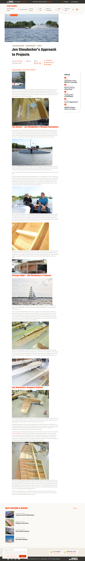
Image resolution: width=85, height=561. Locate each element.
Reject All (15, 556)
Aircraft (39, 45)
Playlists (66, 1)
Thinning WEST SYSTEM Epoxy (68, 95)
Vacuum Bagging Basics (71, 102)
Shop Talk (40, 9)
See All (75, 508)
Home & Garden (31, 9)
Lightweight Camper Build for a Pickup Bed (70, 81)
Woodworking (23, 9)
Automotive (66, 79)
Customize (7, 556)
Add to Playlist (50, 62)
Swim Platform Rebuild (22, 531)
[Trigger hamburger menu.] (77, 9)
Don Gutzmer (18, 61)
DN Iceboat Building (21, 539)
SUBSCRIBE (49, 1)
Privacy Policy (44, 559)
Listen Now (49, 60)
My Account (75, 1)
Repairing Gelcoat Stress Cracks (69, 88)
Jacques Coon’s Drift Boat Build (25, 515)
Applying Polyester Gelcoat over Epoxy (70, 108)
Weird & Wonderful (48, 9)
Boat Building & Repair (10, 9)
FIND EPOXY (23, 1)
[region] (15, 553)
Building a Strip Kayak (22, 523)
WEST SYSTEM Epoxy (17, 433)
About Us (59, 9)
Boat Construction (30, 45)
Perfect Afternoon (56, 559)
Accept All (22, 556)
